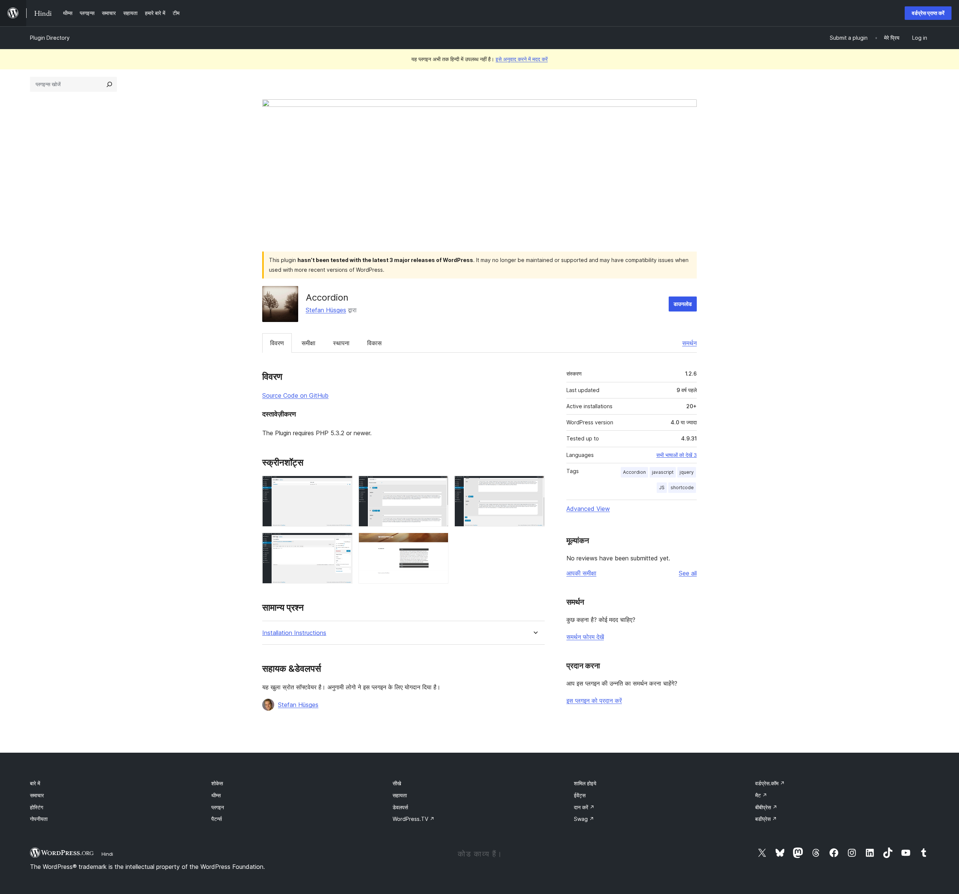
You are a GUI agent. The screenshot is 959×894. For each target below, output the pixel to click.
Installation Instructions (294, 632)
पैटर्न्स (216, 819)
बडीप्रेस (766, 819)
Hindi (107, 854)
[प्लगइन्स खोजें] (109, 84)
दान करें (584, 807)
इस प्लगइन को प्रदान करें (594, 700)
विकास (374, 343)
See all (688, 573)
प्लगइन (217, 807)
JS (662, 487)
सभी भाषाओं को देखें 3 (676, 455)
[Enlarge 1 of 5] (342, 486)
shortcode (682, 487)
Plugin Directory (50, 37)
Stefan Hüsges (326, 310)
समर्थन (689, 343)
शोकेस (217, 783)
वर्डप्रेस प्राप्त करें (928, 13)
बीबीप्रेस (766, 807)
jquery (687, 472)
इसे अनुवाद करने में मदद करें (522, 59)
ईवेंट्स (580, 795)
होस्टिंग (36, 807)
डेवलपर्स (400, 807)
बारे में (35, 783)
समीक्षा (308, 343)
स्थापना (341, 343)
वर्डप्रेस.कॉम (770, 783)
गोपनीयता (39, 819)
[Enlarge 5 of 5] (438, 543)
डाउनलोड (683, 304)
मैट (761, 795)
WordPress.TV (414, 819)
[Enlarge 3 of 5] (534, 486)
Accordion (634, 472)
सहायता (400, 795)
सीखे (397, 783)
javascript (663, 472)
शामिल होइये (585, 783)
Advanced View (588, 508)
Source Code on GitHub (295, 395)
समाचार (37, 795)
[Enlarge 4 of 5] (342, 543)
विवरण (277, 343)
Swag (584, 819)
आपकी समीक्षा (581, 573)
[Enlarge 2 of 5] (438, 486)
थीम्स (216, 795)
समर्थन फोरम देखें (585, 637)
